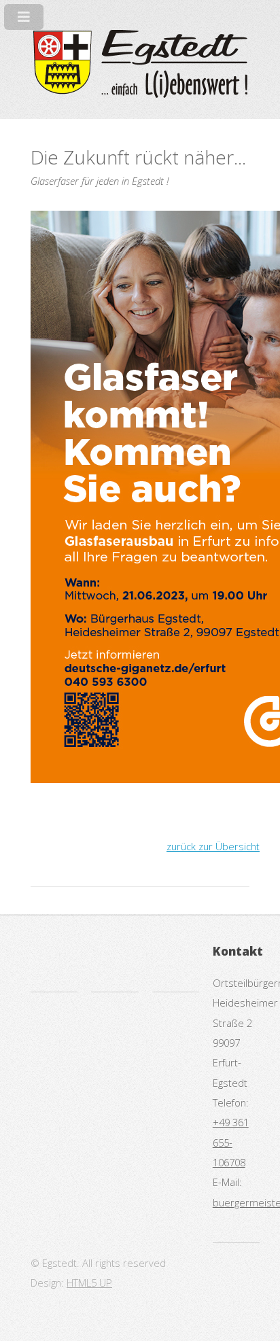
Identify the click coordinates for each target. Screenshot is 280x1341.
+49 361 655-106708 (231, 1142)
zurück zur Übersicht (213, 846)
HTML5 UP (89, 1282)
